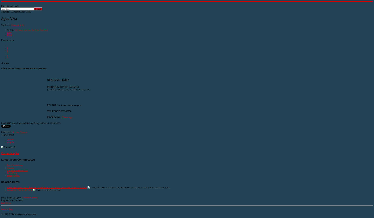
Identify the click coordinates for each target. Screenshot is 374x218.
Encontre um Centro (10, 6)
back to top (6, 203)
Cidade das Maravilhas (17, 170)
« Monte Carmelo (30, 197)
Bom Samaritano (14, 165)
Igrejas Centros (20, 132)
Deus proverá (13, 176)
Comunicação (17, 25)
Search (38, 9)
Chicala (10, 168)
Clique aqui (67, 117)
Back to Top (7, 209)
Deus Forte (12, 173)
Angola (10, 142)
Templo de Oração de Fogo (19, 190)
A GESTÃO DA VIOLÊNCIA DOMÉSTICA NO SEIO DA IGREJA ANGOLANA (47, 187)
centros (10, 139)
